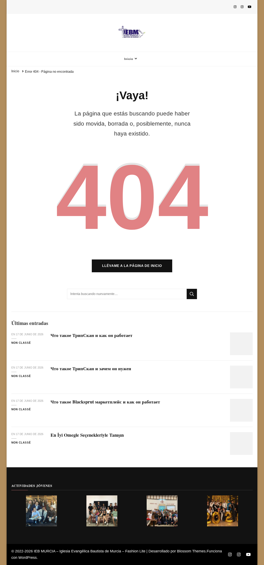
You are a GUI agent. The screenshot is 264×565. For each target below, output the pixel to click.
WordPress (27, 557)
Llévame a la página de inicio (132, 266)
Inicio (128, 59)
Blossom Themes (191, 551)
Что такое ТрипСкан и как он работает (91, 335)
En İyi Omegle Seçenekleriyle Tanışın (87, 435)
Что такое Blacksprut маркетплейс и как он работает (105, 401)
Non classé (21, 342)
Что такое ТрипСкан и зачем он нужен (91, 368)
